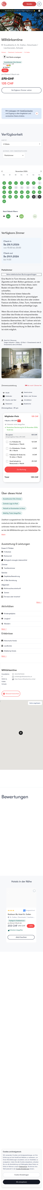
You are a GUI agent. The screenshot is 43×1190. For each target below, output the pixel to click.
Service (4, 573)
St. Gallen (27, 52)
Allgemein (5, 585)
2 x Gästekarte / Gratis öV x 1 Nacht (18, 449)
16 (4, 192)
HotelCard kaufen (26, 111)
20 (28, 192)
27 (27, 197)
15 (39, 188)
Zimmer (4, 565)
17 (10, 192)
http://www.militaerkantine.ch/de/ (25, 679)
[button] (14, 155)
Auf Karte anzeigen (12, 57)
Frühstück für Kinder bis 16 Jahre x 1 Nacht (17, 456)
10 (10, 188)
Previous (3, 19)
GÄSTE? (4, 140)
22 (39, 192)
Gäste (6, 144)
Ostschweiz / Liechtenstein (15, 52)
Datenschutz (23, 1166)
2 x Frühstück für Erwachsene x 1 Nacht (17, 443)
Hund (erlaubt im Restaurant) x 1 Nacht (17, 462)
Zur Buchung (21, 469)
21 (33, 192)
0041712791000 (19, 674)
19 (21, 192)
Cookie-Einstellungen (22, 1169)
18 (16, 192)
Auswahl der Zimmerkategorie (15, 151)
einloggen (12, 111)
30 (4, 201)
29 (39, 197)
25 (16, 197)
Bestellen (29, 4)
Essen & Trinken (8, 548)
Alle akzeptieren (21, 1182)
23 (4, 197)
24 (10, 197)
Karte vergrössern (35, 703)
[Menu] (39, 4)
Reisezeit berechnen (11, 693)
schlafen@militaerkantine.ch (23, 676)
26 (22, 197)
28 (33, 197)
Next (40, 19)
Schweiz (4, 52)
